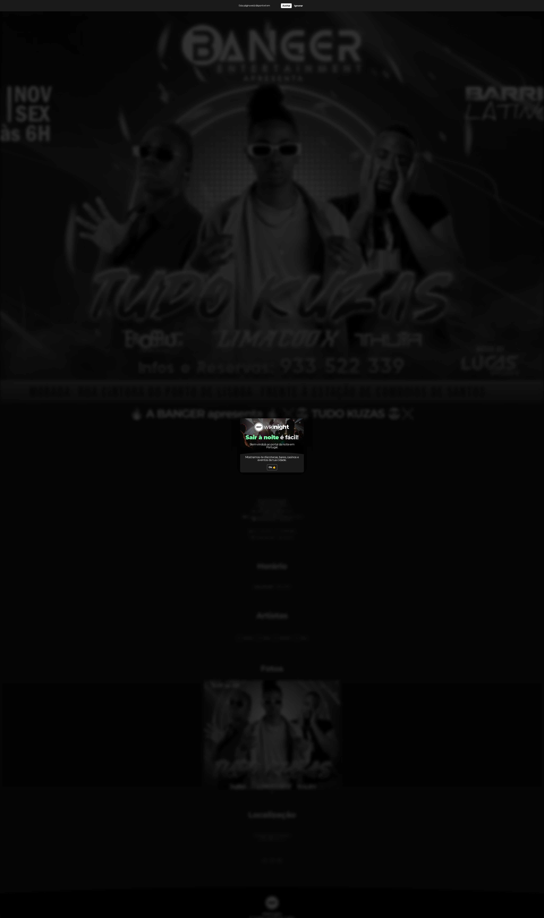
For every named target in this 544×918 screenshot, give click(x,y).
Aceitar (286, 5)
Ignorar (298, 5)
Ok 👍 (272, 467)
